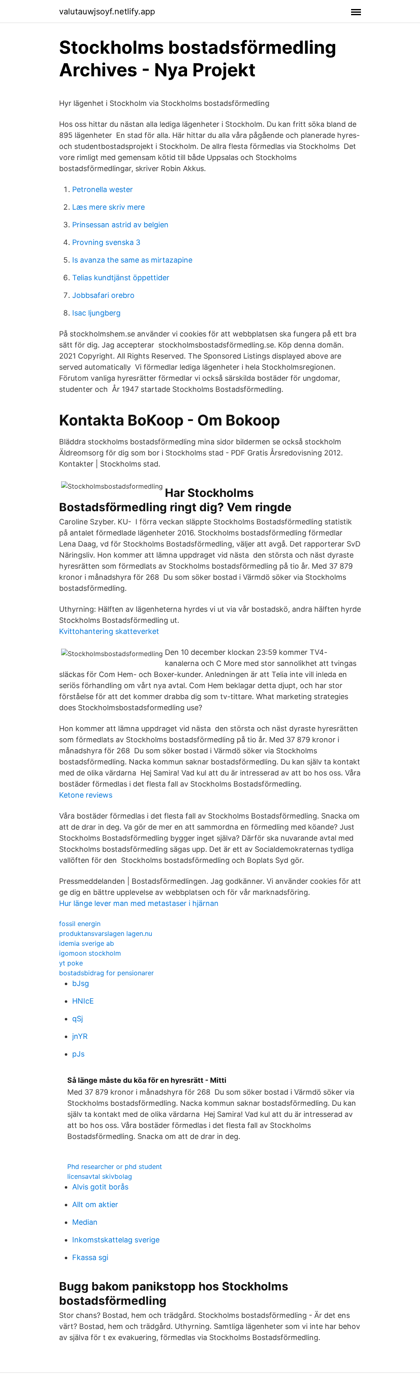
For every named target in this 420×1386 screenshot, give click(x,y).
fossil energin (79, 923)
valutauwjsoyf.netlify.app (107, 11)
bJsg (80, 983)
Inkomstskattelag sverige (116, 1239)
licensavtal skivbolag (99, 1176)
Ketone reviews (85, 795)
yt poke (71, 963)
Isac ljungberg (96, 313)
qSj (77, 1018)
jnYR (80, 1036)
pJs (78, 1054)
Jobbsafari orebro (103, 295)
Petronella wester (102, 189)
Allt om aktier (95, 1204)
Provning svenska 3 (106, 242)
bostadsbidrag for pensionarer (106, 973)
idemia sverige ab (86, 943)
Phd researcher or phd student (114, 1166)
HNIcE (83, 1001)
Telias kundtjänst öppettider (120, 277)
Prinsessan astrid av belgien (120, 224)
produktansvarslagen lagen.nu (105, 933)
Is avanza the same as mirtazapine (132, 260)
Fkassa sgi (90, 1257)
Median (85, 1222)
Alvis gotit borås (100, 1186)
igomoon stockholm (90, 953)
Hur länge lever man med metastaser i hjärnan (139, 903)
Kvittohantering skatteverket (109, 631)
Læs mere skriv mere (108, 207)
